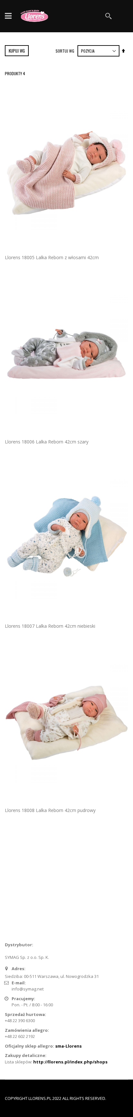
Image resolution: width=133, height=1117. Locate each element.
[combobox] (81, 16)
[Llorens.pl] (36, 16)
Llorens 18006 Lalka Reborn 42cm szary (46, 442)
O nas (15, 882)
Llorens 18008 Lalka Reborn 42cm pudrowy (50, 810)
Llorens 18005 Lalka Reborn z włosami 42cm (52, 257)
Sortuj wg (65, 51)
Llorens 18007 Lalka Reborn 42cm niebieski (50, 626)
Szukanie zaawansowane (34, 904)
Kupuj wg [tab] (17, 50)
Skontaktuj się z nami (29, 893)
